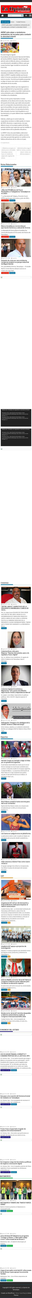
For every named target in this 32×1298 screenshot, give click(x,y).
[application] (16, 418)
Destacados (12, 200)
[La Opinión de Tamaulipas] (16, 12)
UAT (9, 922)
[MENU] (30, 15)
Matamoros (9, 1211)
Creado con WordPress (7, 1293)
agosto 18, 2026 (5, 1159)
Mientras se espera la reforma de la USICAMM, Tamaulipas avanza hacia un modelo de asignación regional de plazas (8, 153)
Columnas (4, 628)
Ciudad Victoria (5, 142)
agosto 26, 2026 (6, 859)
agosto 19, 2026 (5, 1126)
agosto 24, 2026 (5, 1094)
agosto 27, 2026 (6, 187)
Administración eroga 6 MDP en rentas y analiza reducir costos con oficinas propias (24, 151)
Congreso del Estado (5, 1070)
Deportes (4, 778)
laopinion (14, 40)
